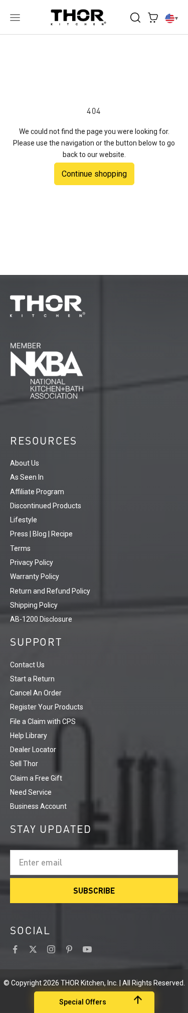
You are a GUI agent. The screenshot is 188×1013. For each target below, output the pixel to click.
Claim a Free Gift (36, 778)
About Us (24, 463)
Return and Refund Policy (50, 591)
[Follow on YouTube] (87, 949)
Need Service (31, 792)
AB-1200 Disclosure (41, 619)
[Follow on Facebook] (15, 949)
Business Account (38, 806)
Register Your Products (46, 707)
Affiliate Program (37, 492)
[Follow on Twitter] (33, 949)
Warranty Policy (34, 576)
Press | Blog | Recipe (41, 534)
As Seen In (27, 477)
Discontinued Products (45, 506)
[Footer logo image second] (94, 370)
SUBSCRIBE (94, 890)
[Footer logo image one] (94, 306)
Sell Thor (24, 764)
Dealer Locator (33, 750)
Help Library (28, 736)
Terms (20, 548)
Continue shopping (94, 174)
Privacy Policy (31, 562)
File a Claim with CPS (43, 721)
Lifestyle (23, 520)
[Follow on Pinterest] (69, 949)
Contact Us (27, 665)
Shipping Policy (34, 605)
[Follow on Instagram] (51, 949)
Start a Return (32, 679)
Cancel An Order (36, 693)
